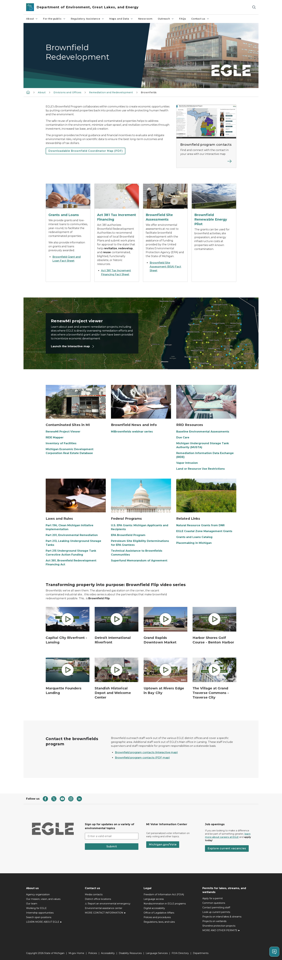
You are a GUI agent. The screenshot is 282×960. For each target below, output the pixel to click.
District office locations (98, 899)
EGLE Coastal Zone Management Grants (204, 531)
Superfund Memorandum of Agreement (139, 560)
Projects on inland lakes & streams (221, 916)
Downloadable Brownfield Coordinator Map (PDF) (85, 150)
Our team (31, 903)
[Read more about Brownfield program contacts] (206, 163)
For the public (52, 18)
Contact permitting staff (216, 907)
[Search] (254, 7)
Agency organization (38, 894)
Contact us (198, 18)
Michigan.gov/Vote (163, 844)
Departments (200, 953)
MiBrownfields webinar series (132, 431)
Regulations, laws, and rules (159, 921)
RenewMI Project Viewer (63, 431)
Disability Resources (130, 953)
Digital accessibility (154, 908)
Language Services (157, 953)
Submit (111, 846)
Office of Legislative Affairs (159, 912)
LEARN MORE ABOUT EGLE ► (44, 921)
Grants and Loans (63, 215)
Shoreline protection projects (218, 925)
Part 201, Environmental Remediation (72, 535)
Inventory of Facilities (61, 443)
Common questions (213, 902)
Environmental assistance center (103, 908)
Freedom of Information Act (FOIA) (164, 894)
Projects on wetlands (214, 921)
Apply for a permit (212, 898)
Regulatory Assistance (85, 18)
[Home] (28, 92)
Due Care (182, 437)
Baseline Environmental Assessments (202, 431)
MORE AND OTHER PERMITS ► (221, 930)
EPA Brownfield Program (128, 535)
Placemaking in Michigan (194, 542)
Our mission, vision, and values (43, 899)
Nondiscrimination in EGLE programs (165, 903)
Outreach (164, 18)
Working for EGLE (36, 908)
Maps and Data (119, 18)
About (30, 18)
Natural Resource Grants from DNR (200, 525)
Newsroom (145, 18)
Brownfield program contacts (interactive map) (146, 752)
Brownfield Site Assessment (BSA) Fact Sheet (165, 266)
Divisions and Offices (67, 92)
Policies (92, 953)
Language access (154, 899)
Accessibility (108, 953)
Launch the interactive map (71, 346)
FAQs (182, 18)
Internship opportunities (40, 912)
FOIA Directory (180, 953)
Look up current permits (216, 912)
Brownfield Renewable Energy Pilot (210, 219)
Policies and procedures (157, 917)
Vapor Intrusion (187, 462)
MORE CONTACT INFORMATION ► (105, 912)
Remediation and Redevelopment (111, 92)
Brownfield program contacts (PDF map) (142, 757)
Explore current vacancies (227, 848)
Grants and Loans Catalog (194, 537)
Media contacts (93, 894)
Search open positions (38, 917)
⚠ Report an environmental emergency (107, 903)
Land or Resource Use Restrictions (200, 468)
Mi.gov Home (76, 953)
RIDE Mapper (54, 437)
